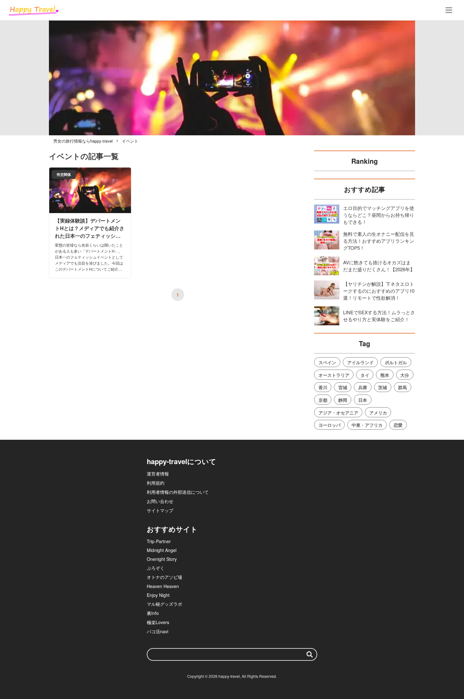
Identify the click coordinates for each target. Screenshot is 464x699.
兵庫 (362, 387)
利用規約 (155, 483)
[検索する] (309, 654)
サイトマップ (160, 510)
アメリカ (378, 412)
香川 (322, 387)
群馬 (402, 387)
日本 (362, 400)
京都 (322, 400)
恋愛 (398, 425)
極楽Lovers (158, 622)
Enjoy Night (158, 595)
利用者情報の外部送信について (178, 492)
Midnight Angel (161, 550)
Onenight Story (162, 559)
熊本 (384, 375)
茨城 (382, 387)
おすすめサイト (172, 529)
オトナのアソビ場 (164, 577)
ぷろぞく (155, 568)
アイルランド (360, 362)
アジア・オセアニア (338, 412)
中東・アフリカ (367, 425)
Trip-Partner (159, 541)
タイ (364, 375)
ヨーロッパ (329, 425)
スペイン (327, 362)
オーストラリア (333, 375)
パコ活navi (157, 631)
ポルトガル (396, 362)
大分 (404, 375)
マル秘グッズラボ (164, 604)
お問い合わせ (160, 501)
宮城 (342, 387)
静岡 (342, 400)
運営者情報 (158, 473)
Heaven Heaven (163, 586)
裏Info (153, 613)
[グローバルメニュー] (448, 10)
